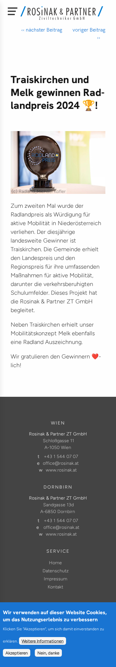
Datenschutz (56, 571)
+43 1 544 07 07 (61, 456)
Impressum (55, 579)
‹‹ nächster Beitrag (41, 29)
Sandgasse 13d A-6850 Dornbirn (57, 508)
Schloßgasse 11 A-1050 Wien (58, 444)
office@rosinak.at (61, 463)
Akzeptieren (16, 652)
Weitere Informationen (42, 640)
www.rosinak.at (61, 470)
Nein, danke (48, 652)
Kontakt (55, 587)
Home (55, 563)
